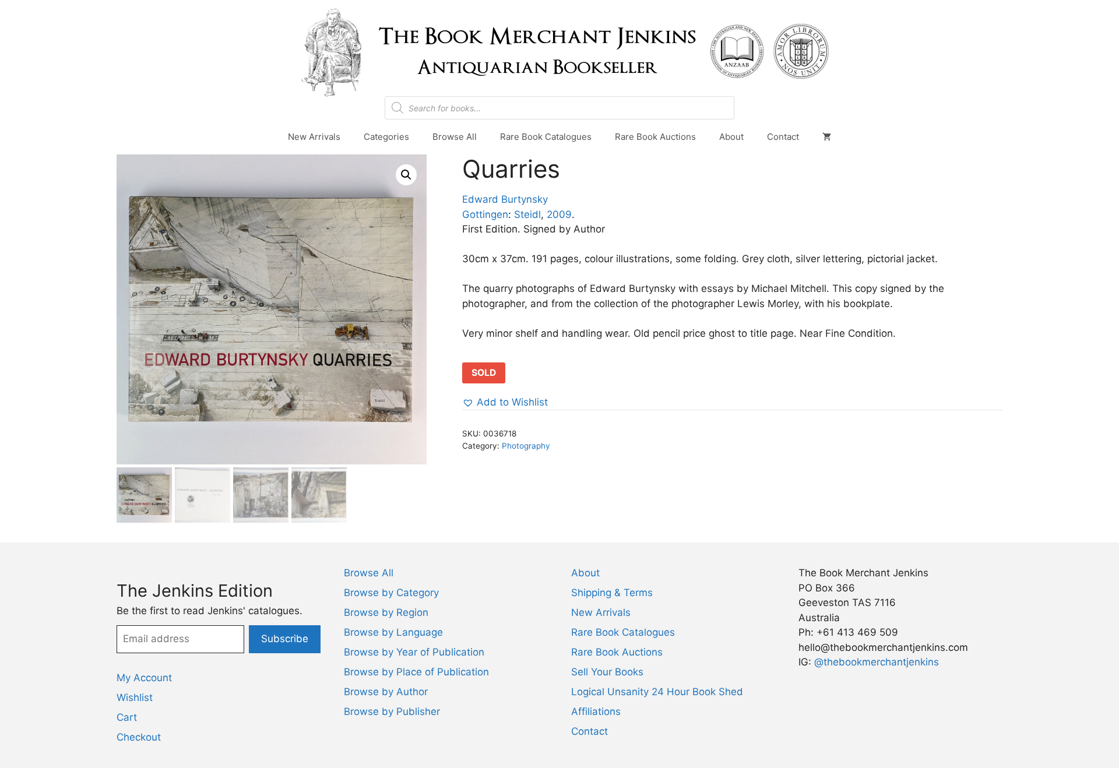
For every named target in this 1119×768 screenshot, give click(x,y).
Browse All (454, 136)
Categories (386, 136)
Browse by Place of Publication (416, 672)
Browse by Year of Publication (414, 652)
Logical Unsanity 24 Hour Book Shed (657, 691)
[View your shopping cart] (827, 136)
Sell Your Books (607, 672)
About (731, 136)
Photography (526, 445)
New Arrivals (314, 136)
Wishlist (135, 697)
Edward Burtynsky (505, 199)
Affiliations (596, 711)
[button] (406, 174)
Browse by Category (391, 592)
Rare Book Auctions (655, 136)
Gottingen (485, 214)
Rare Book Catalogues (546, 136)
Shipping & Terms (612, 592)
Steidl (527, 214)
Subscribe (284, 638)
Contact (783, 136)
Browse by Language (393, 632)
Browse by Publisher (392, 711)
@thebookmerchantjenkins (876, 662)
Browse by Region (386, 612)
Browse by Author (386, 691)
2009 (559, 214)
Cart (127, 717)
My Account (144, 678)
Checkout (139, 737)
